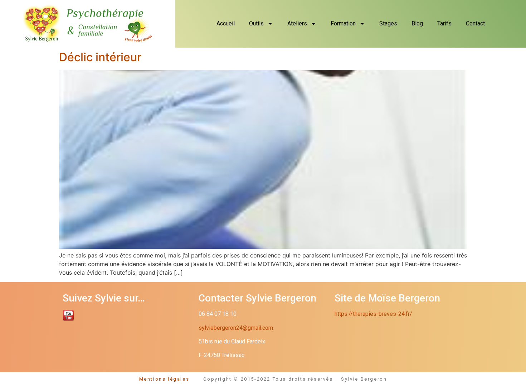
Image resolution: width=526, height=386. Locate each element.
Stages (388, 23)
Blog (417, 23)
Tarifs (444, 23)
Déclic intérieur (100, 57)
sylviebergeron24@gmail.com (236, 327)
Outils (256, 23)
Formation (343, 23)
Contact (475, 23)
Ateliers (297, 23)
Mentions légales (171, 379)
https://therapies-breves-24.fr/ (373, 313)
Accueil (225, 23)
